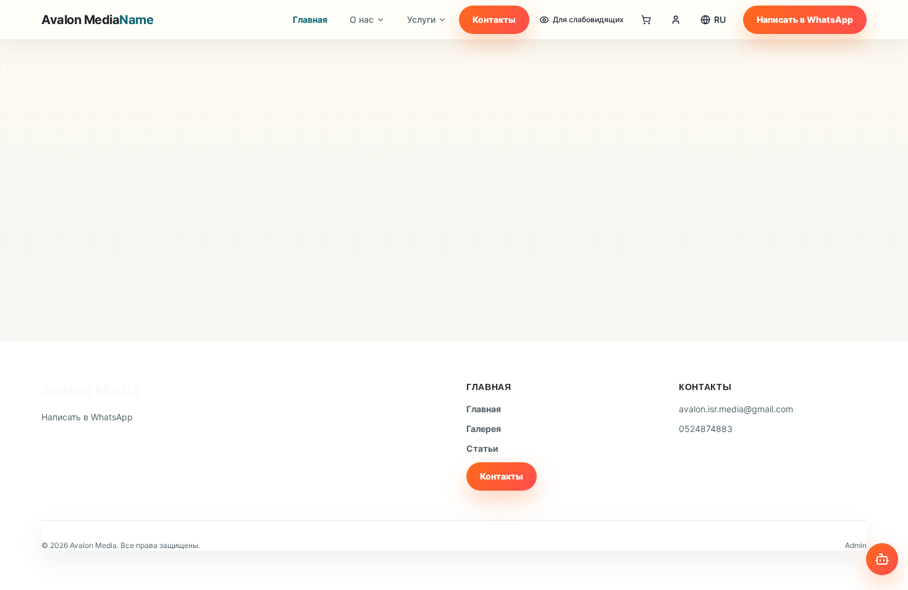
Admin (856, 545)
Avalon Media (90, 390)
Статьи (482, 448)
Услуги (421, 19)
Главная (310, 19)
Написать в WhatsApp (805, 19)
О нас (362, 19)
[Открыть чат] (882, 559)
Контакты (494, 19)
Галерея (483, 428)
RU (720, 19)
